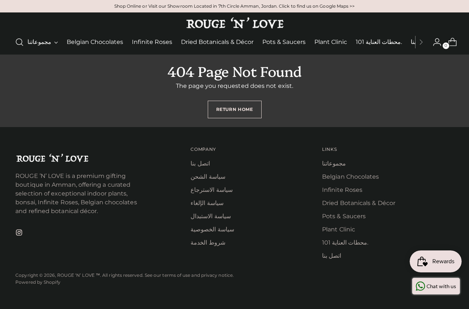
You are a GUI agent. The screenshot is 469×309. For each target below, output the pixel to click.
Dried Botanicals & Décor (358, 203)
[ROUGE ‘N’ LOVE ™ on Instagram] (19, 234)
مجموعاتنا (334, 163)
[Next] (421, 42)
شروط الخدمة (208, 242)
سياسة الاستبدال (210, 216)
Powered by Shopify (37, 282)
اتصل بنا (200, 163)
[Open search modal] (19, 42)
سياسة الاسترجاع (211, 189)
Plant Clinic (338, 229)
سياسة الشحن (208, 176)
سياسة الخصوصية (212, 229)
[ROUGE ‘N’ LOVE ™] (234, 23)
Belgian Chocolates (350, 176)
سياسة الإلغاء (207, 203)
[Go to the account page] (434, 42)
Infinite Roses (342, 189)
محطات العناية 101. (345, 242)
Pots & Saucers (344, 216)
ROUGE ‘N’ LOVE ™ (78, 275)
